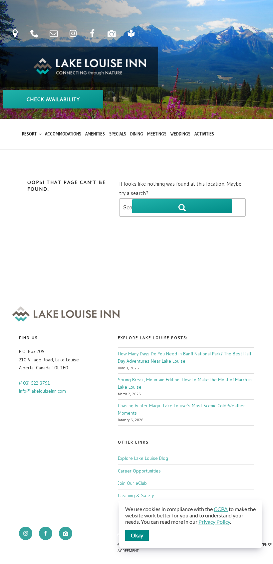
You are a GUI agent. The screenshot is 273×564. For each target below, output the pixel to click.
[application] (190, 524)
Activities (204, 133)
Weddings (180, 133)
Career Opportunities (139, 471)
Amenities (95, 133)
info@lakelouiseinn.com (42, 391)
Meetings (156, 133)
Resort (29, 133)
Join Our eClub (132, 483)
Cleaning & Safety (136, 495)
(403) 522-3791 (34, 383)
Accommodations (63, 133)
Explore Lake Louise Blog (143, 458)
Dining (136, 133)
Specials (117, 133)
